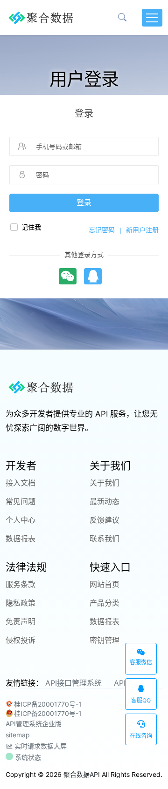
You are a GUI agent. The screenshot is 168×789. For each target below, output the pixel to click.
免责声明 (20, 621)
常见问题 (20, 501)
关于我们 (104, 482)
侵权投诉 (20, 640)
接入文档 (20, 482)
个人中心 (20, 520)
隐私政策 (20, 602)
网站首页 (104, 584)
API (120, 683)
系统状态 (27, 757)
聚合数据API (81, 774)
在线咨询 (141, 735)
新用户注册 (142, 230)
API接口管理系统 (73, 683)
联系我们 (104, 538)
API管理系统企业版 (34, 724)
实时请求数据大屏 (40, 746)
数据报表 (20, 538)
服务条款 (20, 584)
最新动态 (104, 501)
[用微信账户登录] (68, 276)
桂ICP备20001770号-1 (48, 704)
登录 (84, 203)
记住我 (31, 227)
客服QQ (141, 700)
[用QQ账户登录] (93, 276)
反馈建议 (104, 520)
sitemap (18, 735)
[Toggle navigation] (152, 18)
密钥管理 (104, 640)
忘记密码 (102, 230)
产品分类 (104, 602)
